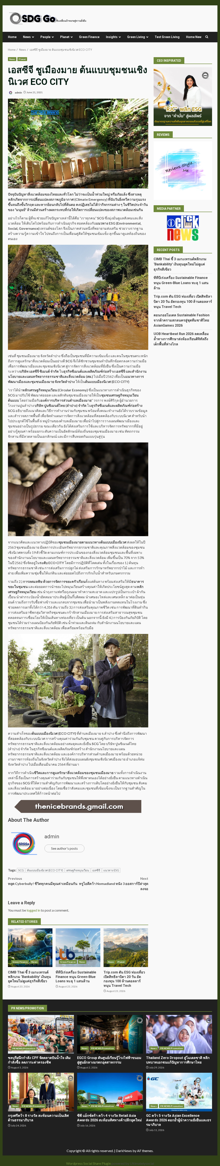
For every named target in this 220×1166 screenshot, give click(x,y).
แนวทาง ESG (111, 870)
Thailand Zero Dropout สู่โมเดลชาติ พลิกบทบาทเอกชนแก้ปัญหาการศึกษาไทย (179, 1034)
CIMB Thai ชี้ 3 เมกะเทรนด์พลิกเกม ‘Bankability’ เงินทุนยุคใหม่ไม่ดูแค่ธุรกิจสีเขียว (180, 264)
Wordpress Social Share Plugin (89, 1163)
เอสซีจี (96, 870)
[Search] (206, 37)
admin (18, 92)
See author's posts (64, 848)
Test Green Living (167, 37)
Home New (193, 37)
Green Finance (89, 37)
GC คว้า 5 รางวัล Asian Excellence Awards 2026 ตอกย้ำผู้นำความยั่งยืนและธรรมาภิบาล (179, 1092)
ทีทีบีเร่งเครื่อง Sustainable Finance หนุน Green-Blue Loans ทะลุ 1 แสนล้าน (78, 947)
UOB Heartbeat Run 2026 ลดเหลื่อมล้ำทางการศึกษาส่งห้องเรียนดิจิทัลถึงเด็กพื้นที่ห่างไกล (181, 339)
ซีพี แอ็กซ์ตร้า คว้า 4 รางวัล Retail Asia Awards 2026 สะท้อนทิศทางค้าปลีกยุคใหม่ (110, 1092)
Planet (64, 37)
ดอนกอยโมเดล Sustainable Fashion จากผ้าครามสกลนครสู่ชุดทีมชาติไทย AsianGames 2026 (181, 320)
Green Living (136, 37)
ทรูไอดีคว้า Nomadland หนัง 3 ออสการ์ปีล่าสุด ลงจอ (113, 883)
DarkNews (124, 1151)
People (45, 37)
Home (12, 37)
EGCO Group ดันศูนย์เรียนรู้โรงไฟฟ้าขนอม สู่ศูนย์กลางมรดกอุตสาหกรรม (110, 1034)
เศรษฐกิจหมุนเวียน (77, 870)
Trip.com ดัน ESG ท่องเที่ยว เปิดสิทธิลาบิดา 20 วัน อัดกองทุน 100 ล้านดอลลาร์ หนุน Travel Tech (126, 947)
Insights (112, 37)
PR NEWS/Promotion (102, 1048)
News (27, 37)
